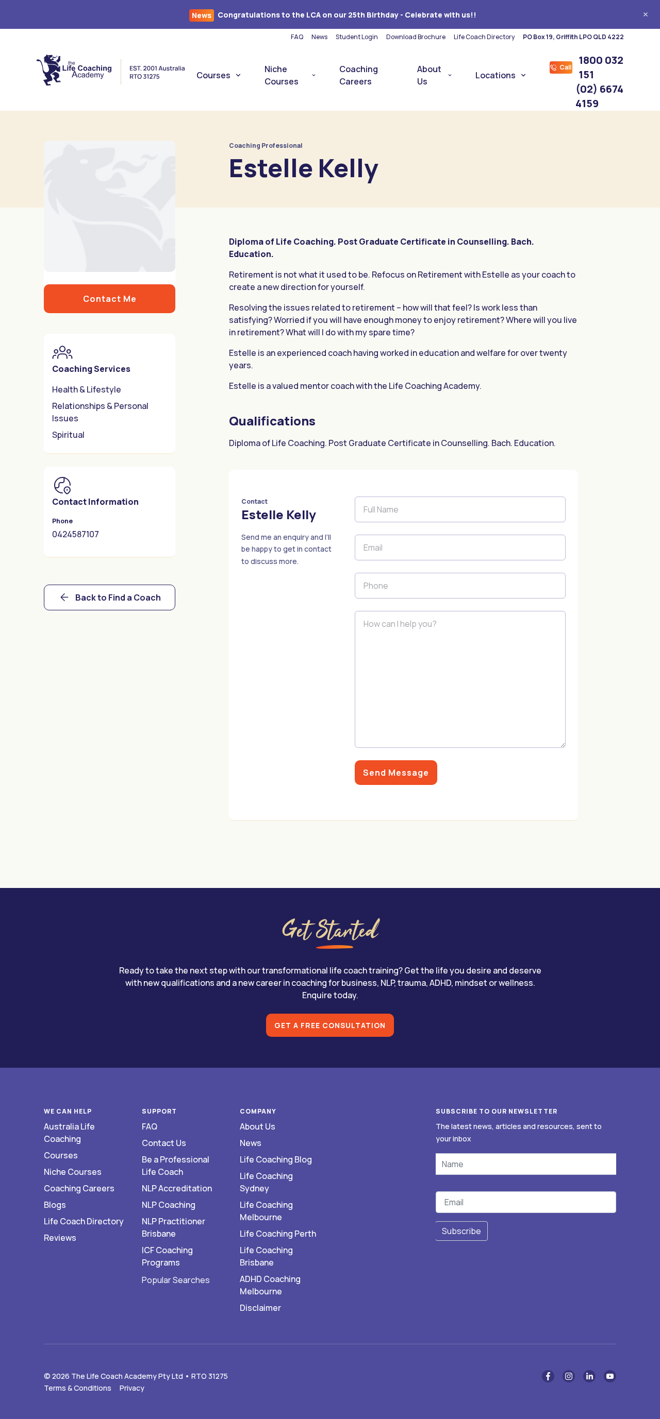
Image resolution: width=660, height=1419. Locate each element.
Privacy (132, 1388)
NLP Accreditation (177, 1188)
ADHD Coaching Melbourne (270, 1285)
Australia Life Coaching (69, 1132)
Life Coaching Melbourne (266, 1211)
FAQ (297, 36)
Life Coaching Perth (278, 1233)
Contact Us (164, 1143)
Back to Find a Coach (118, 597)
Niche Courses (282, 75)
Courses (213, 75)
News (319, 36)
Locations (495, 75)
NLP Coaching (168, 1204)
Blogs (55, 1204)
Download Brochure (416, 36)
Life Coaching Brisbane (266, 1256)
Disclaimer (260, 1307)
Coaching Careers (358, 75)
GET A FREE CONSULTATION (330, 1025)
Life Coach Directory (484, 36)
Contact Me (110, 298)
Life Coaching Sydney (266, 1182)
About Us (429, 75)
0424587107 (75, 534)
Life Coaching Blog (276, 1159)
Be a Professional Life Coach (175, 1165)
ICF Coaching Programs (167, 1256)
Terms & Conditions (77, 1388)
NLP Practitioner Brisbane (173, 1227)
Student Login (357, 36)
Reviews (60, 1237)
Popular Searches (176, 1280)
